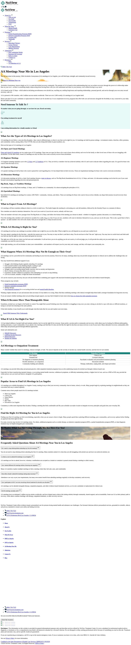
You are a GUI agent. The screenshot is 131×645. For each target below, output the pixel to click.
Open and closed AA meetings (10, 152)
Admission (7, 550)
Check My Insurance (7, 619)
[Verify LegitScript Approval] (8, 621)
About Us (7, 527)
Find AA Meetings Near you (11, 80)
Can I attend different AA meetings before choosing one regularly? (20, 465)
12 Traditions (39, 161)
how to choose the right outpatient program (84, 296)
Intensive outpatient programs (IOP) (15, 286)
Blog (6, 558)
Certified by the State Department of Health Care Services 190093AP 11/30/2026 (25, 641)
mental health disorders (47, 289)
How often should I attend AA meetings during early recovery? (19, 474)
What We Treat (9, 534)
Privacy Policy (10, 638)
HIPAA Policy (39, 643)
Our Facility (8, 531)
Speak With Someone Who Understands (15, 313)
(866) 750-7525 (7, 67)
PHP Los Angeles (9, 538)
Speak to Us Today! (9, 436)
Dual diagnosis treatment (12, 289)
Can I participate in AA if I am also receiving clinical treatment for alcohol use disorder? (26, 482)
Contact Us (7, 554)
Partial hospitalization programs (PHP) (16, 284)
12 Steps (29, 161)
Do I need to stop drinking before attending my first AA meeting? (19, 448)
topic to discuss (46, 178)
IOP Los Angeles (9, 542)
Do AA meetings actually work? (10, 491)
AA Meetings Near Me (10, 546)
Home (6, 523)
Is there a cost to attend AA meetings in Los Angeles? (16, 457)
